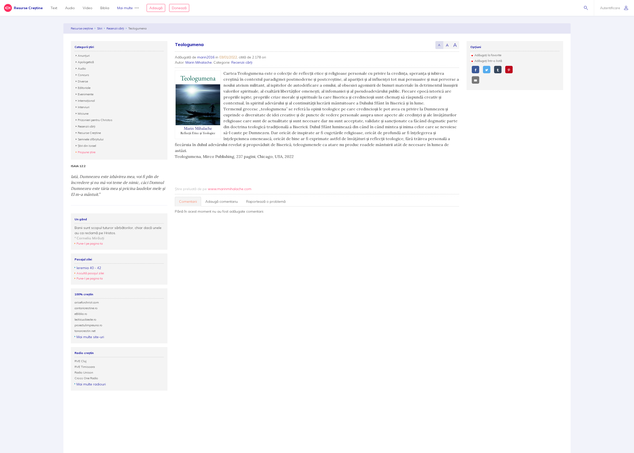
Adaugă (155, 8)
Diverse (83, 81)
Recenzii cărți (115, 28)
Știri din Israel (87, 146)
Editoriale (84, 88)
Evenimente (85, 94)
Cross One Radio (86, 378)
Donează (179, 8)
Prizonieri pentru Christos (95, 120)
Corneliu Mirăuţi (90, 238)
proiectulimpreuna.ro (88, 325)
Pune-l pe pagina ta (90, 243)
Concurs (83, 75)
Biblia (104, 8)
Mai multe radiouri (91, 384)
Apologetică (86, 62)
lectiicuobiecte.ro (85, 319)
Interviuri (83, 107)
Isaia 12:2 (78, 166)
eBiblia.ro (81, 314)
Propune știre (86, 152)
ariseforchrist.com (87, 302)
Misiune (83, 113)
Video (87, 8)
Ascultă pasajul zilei (90, 273)
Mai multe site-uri (90, 337)
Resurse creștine (82, 28)
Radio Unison (84, 372)
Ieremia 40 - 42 (89, 268)
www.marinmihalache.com (229, 189)
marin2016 (205, 57)
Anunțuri (84, 55)
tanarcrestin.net (85, 331)
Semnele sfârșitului (91, 139)
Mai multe (125, 8)
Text (54, 8)
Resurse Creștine (89, 133)
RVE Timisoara (85, 367)
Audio (70, 8)
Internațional (86, 100)
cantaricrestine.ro (86, 308)
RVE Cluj (80, 361)
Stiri (99, 28)
